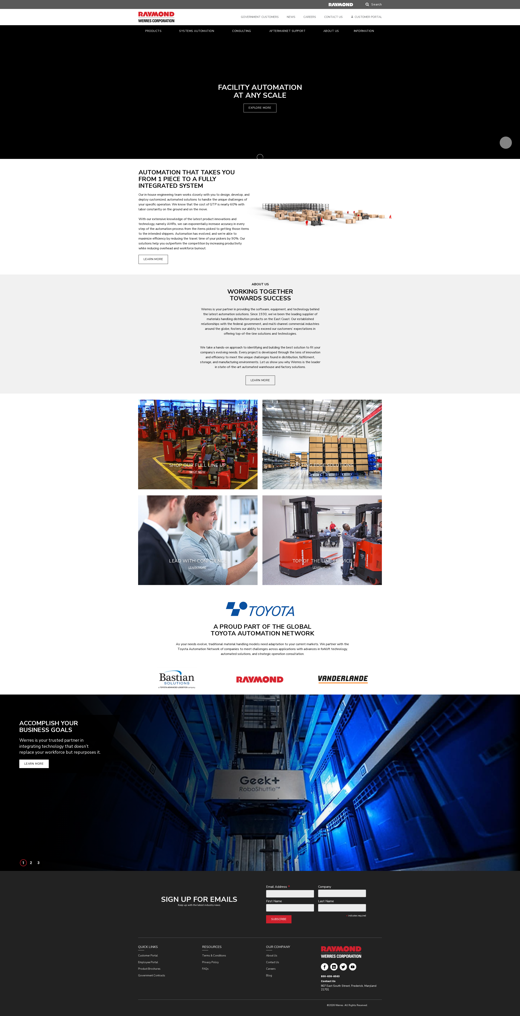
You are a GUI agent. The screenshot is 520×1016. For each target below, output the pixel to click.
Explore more (260, 108)
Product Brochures (149, 969)
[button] (370, 4)
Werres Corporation (324, 968)
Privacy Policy (210, 962)
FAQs (205, 969)
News (291, 17)
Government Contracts (151, 975)
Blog (269, 975)
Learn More (153, 259)
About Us (271, 955)
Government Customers (260, 17)
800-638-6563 (330, 976)
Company (324, 887)
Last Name (326, 901)
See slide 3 (38, 862)
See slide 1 (23, 862)
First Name (274, 901)
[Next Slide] (511, 782)
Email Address (278, 886)
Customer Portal (368, 17)
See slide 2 (30, 862)
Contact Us (333, 17)
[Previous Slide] (8, 782)
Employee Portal (148, 962)
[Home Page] (162, 17)
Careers (309, 17)
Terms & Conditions (214, 955)
